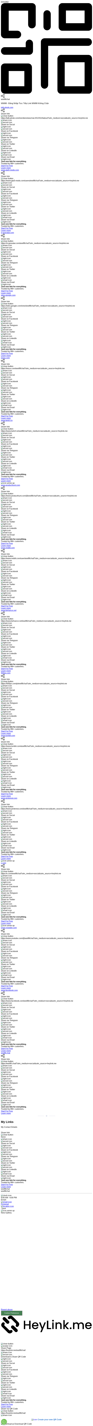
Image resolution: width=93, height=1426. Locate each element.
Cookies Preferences (11, 1313)
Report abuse (7, 1310)
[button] (46, 1266)
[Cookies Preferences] (4, 1422)
